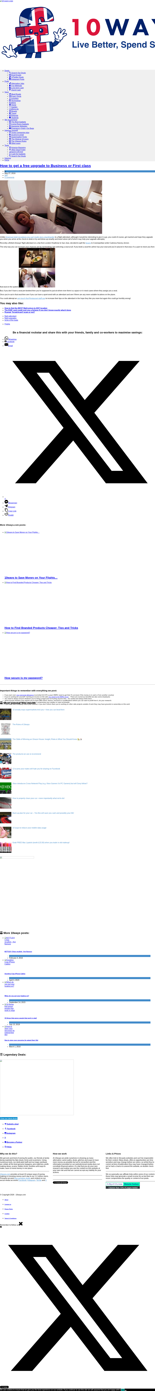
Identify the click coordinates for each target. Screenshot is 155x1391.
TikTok (38, 1180)
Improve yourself (11, 130)
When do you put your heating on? (17, 996)
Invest (11, 978)
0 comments (9, 177)
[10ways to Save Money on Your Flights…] (80, 552)
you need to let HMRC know (58, 697)
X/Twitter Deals (17, 77)
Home (13, 105)
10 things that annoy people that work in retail (21, 1018)
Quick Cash (16, 90)
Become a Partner (14, 1142)
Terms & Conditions (10, 1218)
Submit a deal (12, 1124)
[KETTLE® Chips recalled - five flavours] (80, 942)
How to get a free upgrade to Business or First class (45, 166)
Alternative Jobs (17, 83)
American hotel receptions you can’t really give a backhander (30, 237)
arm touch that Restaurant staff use (31, 298)
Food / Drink (16, 96)
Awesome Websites (19, 126)
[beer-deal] (37, 1115)
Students (14, 118)
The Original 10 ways (19, 139)
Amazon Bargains (18, 148)
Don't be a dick (15, 1022)
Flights (9, 171)
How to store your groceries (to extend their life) (21, 1040)
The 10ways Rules (18, 141)
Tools (7, 145)
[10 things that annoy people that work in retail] (80, 1009)
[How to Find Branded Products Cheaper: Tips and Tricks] (80, 603)
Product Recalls (15, 956)
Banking (12, 103)
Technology (16, 101)
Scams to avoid (17, 135)
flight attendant (10, 316)
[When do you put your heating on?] (80, 987)
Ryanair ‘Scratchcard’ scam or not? (20, 312)
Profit (7, 81)
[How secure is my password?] (80, 653)
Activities (14, 98)
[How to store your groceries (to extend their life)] (80, 1031)
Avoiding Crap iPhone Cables (15, 974)
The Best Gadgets (18, 122)
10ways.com (5, 1174)
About (6, 1199)
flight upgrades (10, 318)
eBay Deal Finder (18, 150)
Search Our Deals (18, 73)
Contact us (8, 1204)
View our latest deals (8, 1118)
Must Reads (16, 94)
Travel (13, 113)
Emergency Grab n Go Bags (22, 128)
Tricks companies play (20, 133)
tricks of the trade (11, 320)
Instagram (10, 1133)
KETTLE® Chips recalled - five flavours (18, 951)
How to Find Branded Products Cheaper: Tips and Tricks (41, 627)
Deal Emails (16, 75)
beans (88, 243)
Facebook (10, 1129)
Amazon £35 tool (16, 152)
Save (7, 92)
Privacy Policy (9, 1209)
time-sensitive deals (22, 1178)
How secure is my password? (24, 677)
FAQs (7, 160)
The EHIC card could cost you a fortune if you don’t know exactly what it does (38, 310)
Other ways (15, 143)
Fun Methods (16, 86)
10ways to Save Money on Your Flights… (31, 577)
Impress (8, 158)
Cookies (7, 1213)
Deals (7, 71)
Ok (123, 1390)
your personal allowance (25, 695)
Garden (14, 107)
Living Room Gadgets (20, 124)
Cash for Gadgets (18, 154)
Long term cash (17, 88)
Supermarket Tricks (19, 137)
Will (6, 175)
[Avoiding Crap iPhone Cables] (80, 964)
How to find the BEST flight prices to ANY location (26, 308)
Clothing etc (14, 109)
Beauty (14, 111)
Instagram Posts (17, 79)
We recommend (11, 120)
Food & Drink (14, 1045)
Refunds (14, 116)
